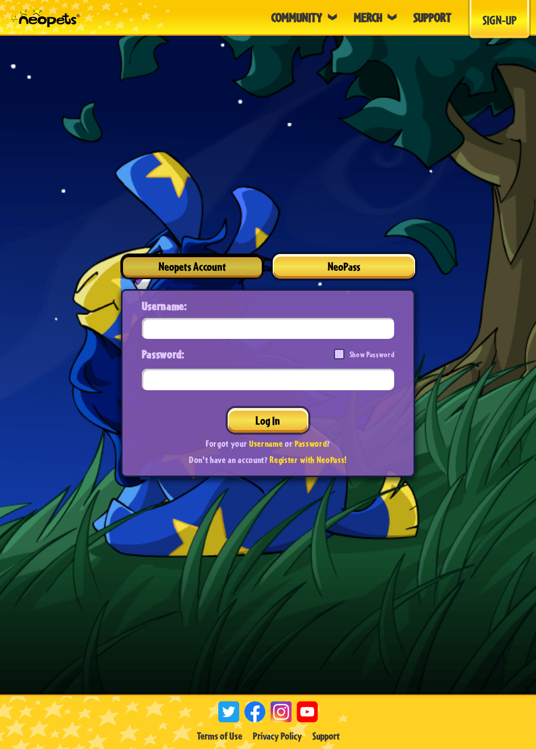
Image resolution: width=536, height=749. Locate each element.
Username (266, 443)
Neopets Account (192, 266)
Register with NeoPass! (308, 459)
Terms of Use (219, 736)
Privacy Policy (277, 736)
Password (311, 443)
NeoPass (344, 266)
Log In (267, 420)
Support (326, 736)
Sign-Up (500, 20)
